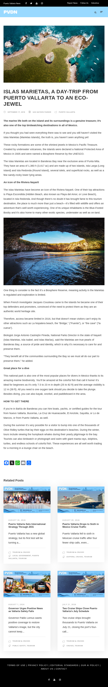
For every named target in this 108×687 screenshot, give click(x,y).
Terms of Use (16, 665)
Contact (61, 669)
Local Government (22, 555)
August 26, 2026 (17, 520)
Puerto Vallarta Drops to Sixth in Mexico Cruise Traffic (80, 525)
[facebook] (26, 3)
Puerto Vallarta (67, 112)
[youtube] (37, 3)
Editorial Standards (64, 665)
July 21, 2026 (69, 604)
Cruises (79, 557)
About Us (47, 669)
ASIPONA (71, 557)
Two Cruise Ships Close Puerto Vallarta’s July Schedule (79, 610)
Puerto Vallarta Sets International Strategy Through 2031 (27, 525)
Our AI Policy (90, 665)
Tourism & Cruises (21, 552)
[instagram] (42, 3)
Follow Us (84, 3)
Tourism (23, 558)
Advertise (95, 3)
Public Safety (19, 646)
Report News (72, 3)
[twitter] (31, 3)
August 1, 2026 (16, 604)
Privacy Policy (38, 665)
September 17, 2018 (16, 112)
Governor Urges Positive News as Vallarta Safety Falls (25, 610)
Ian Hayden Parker (42, 112)
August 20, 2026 (71, 520)
